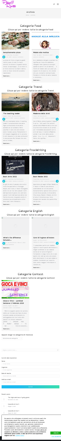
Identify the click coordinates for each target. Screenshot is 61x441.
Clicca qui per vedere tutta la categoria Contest (30, 278)
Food (4, 55)
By (15, 55)
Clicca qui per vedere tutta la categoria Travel (30, 90)
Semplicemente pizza (11, 52)
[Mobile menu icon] (57, 4)
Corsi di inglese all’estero (43, 237)
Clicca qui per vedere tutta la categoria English (30, 214)
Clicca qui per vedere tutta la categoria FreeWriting (30, 153)
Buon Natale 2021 (40, 176)
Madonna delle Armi (41, 113)
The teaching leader (11, 113)
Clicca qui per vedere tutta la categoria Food (30, 29)
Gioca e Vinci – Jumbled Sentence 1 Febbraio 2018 (13, 302)
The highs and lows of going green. (19, 397)
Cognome (4, 367)
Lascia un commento (18, 57)
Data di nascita (6, 373)
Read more (6, 76)
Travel (9, 116)
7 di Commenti (16, 308)
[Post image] (4, 399)
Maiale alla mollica (41, 52)
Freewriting (9, 55)
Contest (5, 306)
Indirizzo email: (6, 379)
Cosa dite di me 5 (13, 404)
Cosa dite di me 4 (13, 411)
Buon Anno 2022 (10, 176)
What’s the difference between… (12, 238)
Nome (3, 361)
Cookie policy (19, 435)
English (5, 116)
